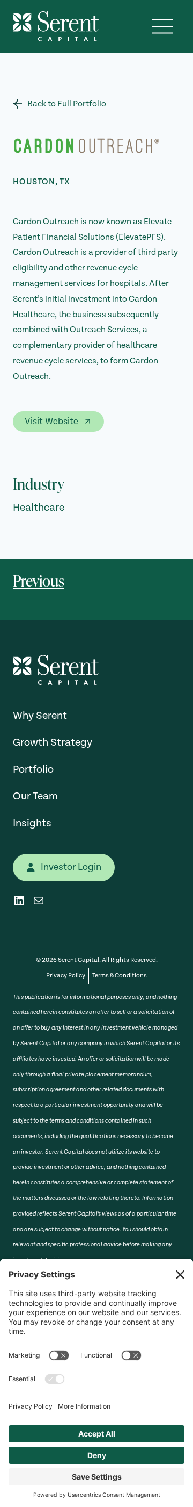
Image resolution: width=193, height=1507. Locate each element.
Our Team (35, 796)
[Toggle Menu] (162, 26)
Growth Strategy (52, 742)
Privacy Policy (65, 975)
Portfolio (33, 769)
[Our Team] (59, 104)
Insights (32, 823)
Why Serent (40, 716)
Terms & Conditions (119, 975)
